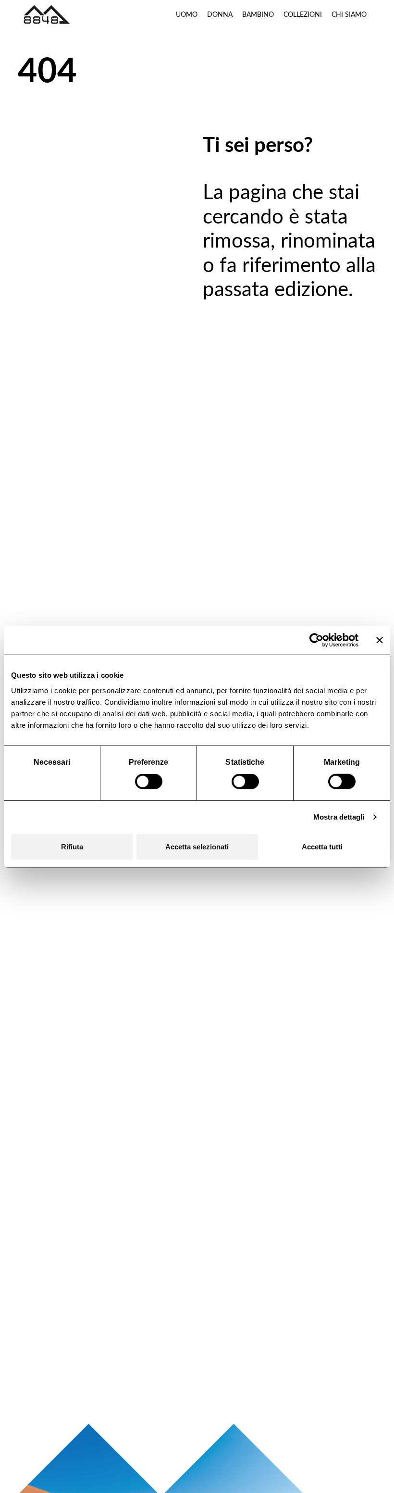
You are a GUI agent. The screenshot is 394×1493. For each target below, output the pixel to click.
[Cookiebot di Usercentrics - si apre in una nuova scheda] (316, 640)
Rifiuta (72, 846)
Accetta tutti (322, 846)
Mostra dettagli (339, 817)
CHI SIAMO (349, 14)
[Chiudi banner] (379, 640)
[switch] (148, 781)
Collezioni (302, 14)
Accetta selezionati (197, 846)
